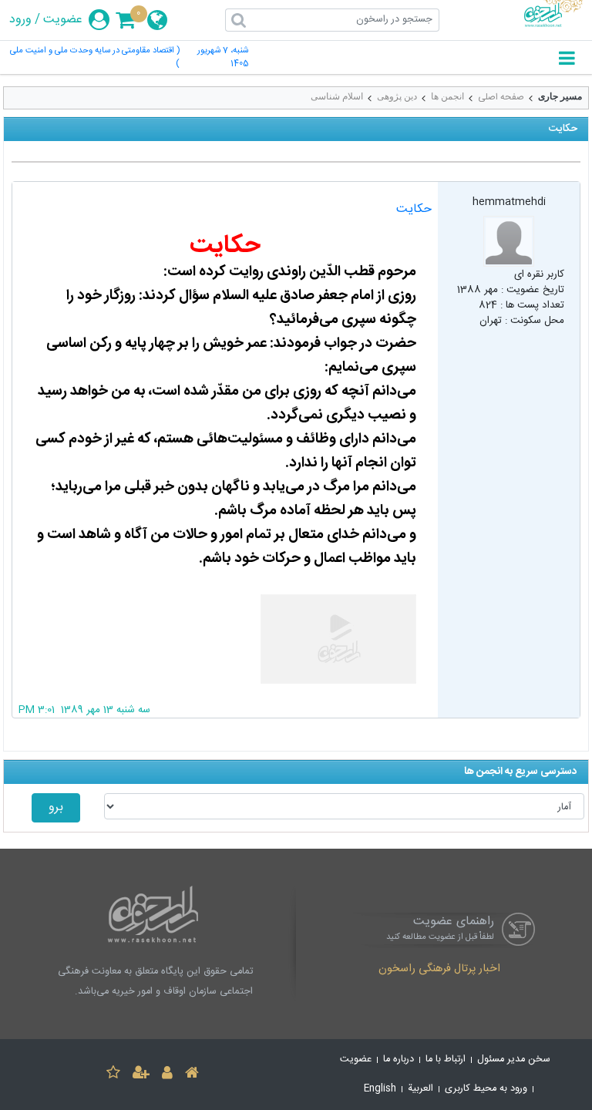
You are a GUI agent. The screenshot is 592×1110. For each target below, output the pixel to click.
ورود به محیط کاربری (486, 1089)
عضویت (62, 20)
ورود (20, 20)
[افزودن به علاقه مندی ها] (113, 1075)
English (380, 1089)
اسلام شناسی (337, 96)
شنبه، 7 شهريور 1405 (222, 58)
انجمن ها (447, 96)
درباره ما (398, 1059)
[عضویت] (141, 1075)
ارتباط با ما (446, 1059)
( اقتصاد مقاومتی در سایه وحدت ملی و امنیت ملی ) (95, 58)
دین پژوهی (397, 96)
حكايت (414, 209)
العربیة (420, 1089)
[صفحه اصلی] (192, 1075)
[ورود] (167, 1075)
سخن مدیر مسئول (513, 1059)
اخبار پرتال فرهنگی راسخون (439, 969)
